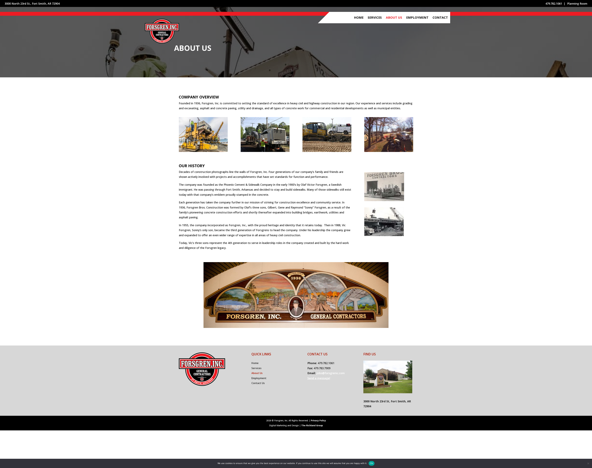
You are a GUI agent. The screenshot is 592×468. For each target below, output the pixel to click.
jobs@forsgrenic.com (331, 373)
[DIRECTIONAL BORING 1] (388, 151)
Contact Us (258, 383)
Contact (440, 18)
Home (359, 18)
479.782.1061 (553, 3)
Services (375, 18)
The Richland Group (312, 425)
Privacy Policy (318, 420)
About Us (394, 18)
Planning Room (577, 3)
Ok (371, 463)
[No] (588, 463)
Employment (417, 18)
